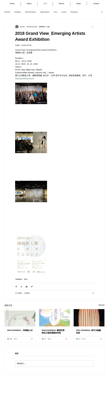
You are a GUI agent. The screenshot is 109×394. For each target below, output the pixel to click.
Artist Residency (30, 12)
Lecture (64, 12)
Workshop (74, 12)
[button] (102, 12)
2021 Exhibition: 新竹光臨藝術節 (88, 331)
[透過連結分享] (32, 287)
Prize (55, 12)
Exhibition (17, 12)
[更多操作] (92, 26)
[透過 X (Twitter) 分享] (21, 287)
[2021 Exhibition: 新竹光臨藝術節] (89, 317)
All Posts (7, 12)
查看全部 (102, 305)
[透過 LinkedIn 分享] (27, 287)
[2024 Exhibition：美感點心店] (20, 317)
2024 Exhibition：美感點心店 (20, 330)
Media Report (44, 12)
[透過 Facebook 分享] (16, 287)
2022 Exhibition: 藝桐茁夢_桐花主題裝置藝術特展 (54, 331)
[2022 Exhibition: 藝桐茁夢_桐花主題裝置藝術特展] (54, 317)
